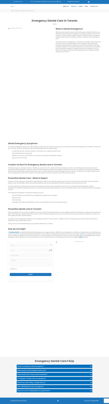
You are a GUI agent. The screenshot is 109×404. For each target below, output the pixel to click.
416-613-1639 (18, 1)
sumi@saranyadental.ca (73, 1)
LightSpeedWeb (95, 400)
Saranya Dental (22, 400)
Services (17, 10)
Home (12, 10)
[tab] (54, 366)
